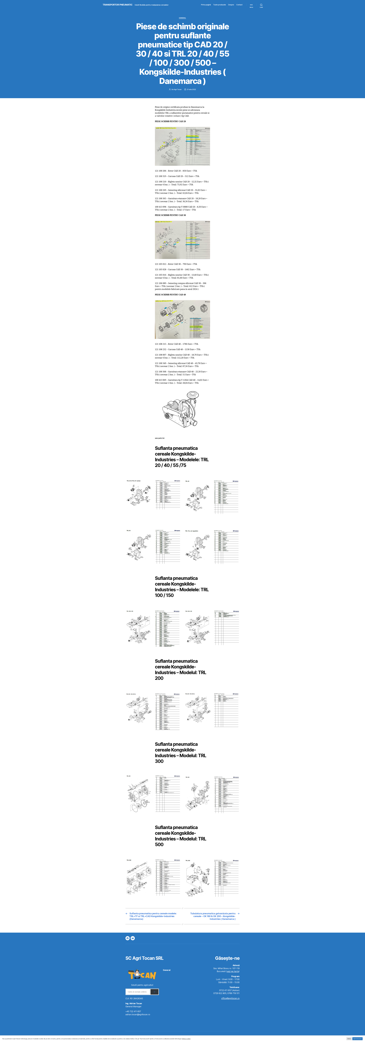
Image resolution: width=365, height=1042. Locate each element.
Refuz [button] (349, 1038)
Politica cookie (186, 1039)
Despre (231, 5)
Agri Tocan (177, 89)
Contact (239, 5)
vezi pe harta (233, 971)
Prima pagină (206, 5)
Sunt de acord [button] (357, 1038)
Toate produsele (219, 5)
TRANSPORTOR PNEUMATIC (117, 5)
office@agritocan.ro (230, 998)
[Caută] (154, 992)
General (182, 18)
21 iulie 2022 (191, 89)
